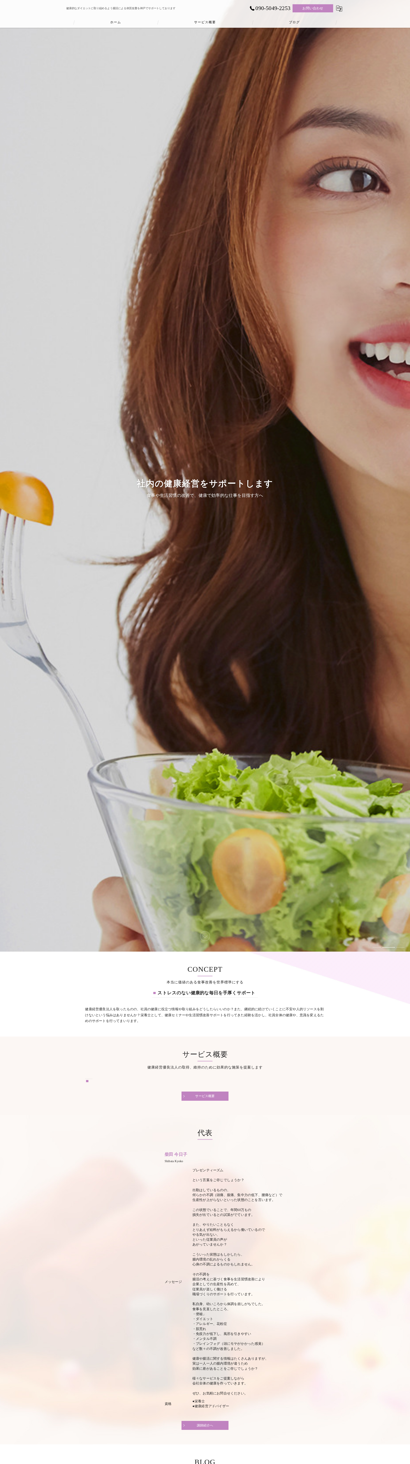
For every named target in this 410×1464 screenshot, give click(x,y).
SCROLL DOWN (205, 936)
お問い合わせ (312, 8)
